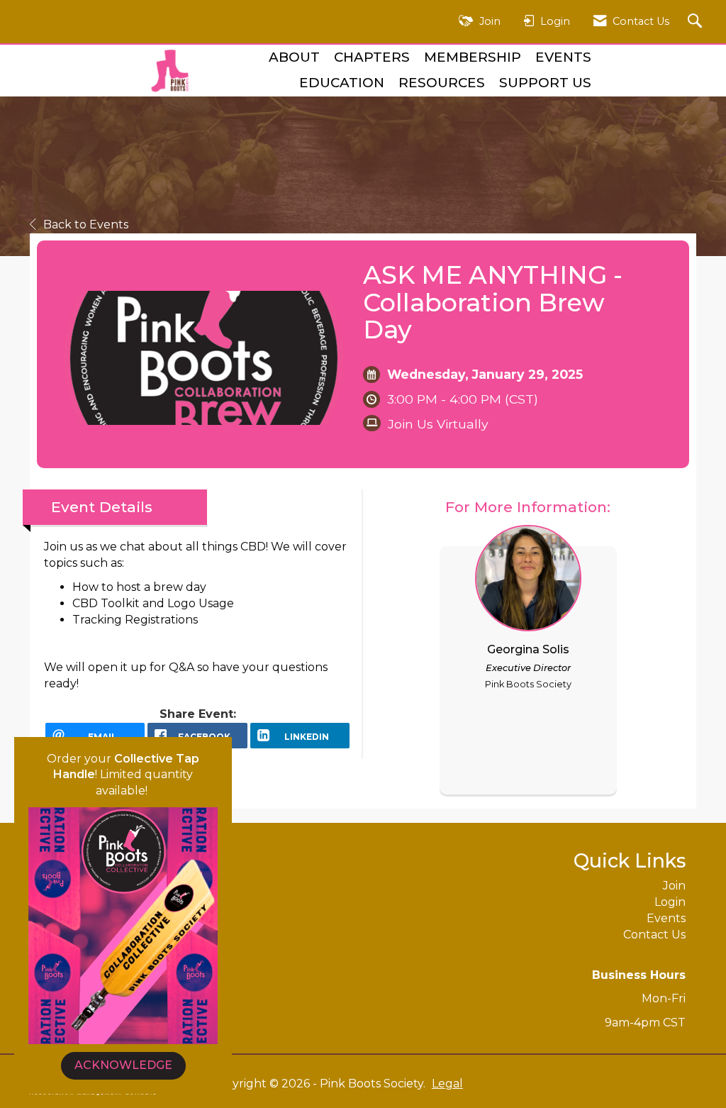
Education (341, 82)
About (294, 57)
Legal (447, 1083)
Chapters (372, 57)
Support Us (545, 82)
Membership (472, 57)
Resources (441, 82)
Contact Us (654, 934)
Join (674, 885)
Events (563, 57)
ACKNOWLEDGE (123, 1065)
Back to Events (85, 224)
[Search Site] (696, 22)
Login (670, 902)
